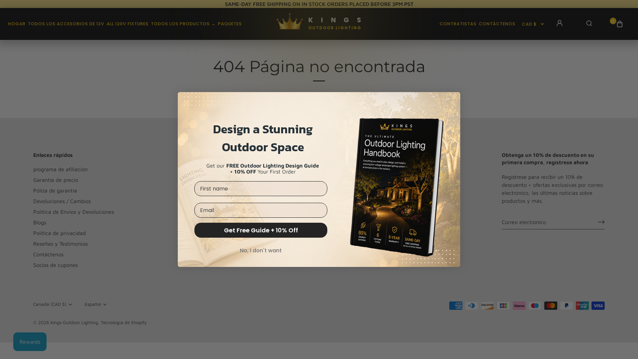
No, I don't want (261, 250)
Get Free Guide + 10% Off (261, 230)
